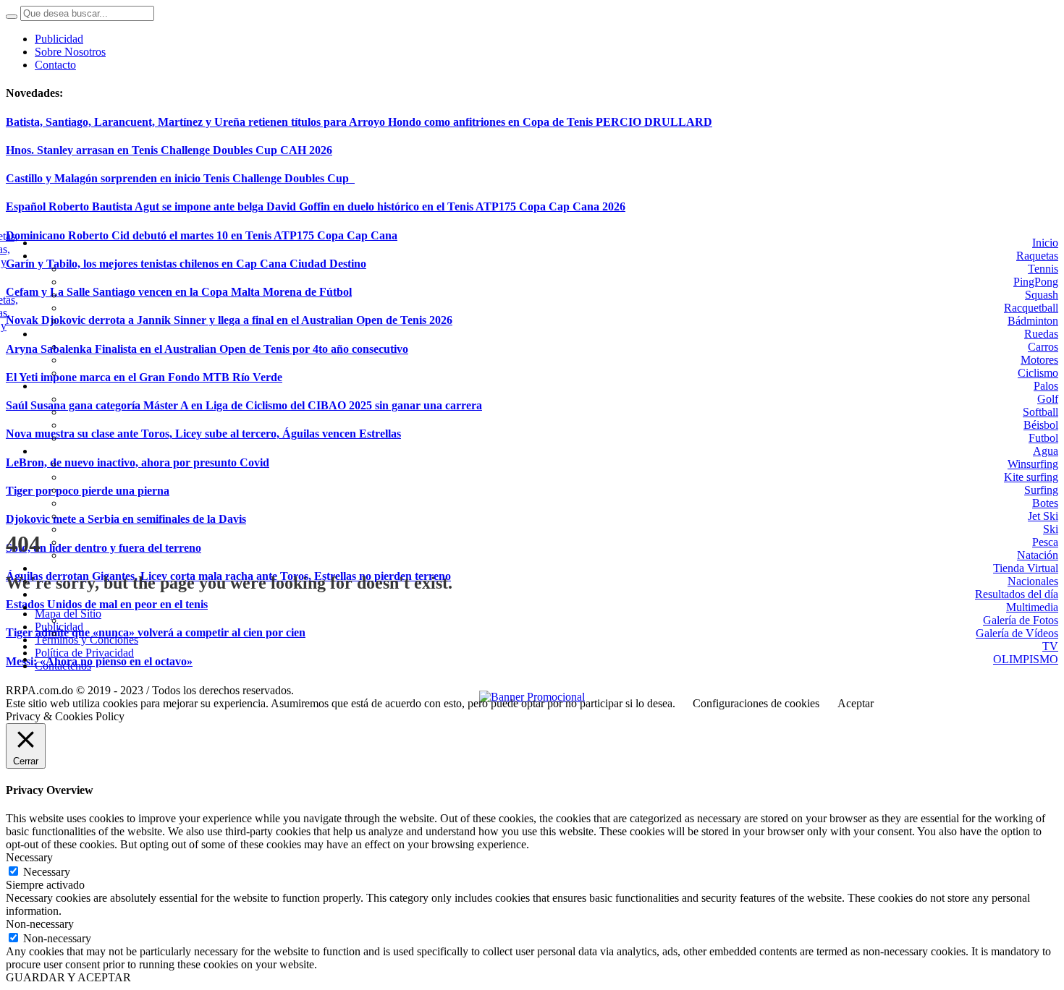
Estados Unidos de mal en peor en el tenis (107, 604)
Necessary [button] (29, 857)
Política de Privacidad (84, 653)
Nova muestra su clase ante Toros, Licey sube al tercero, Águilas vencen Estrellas (203, 433)
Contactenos (63, 666)
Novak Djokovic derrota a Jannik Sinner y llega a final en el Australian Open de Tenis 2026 (229, 320)
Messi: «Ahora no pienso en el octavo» (99, 661)
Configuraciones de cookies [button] (756, 703)
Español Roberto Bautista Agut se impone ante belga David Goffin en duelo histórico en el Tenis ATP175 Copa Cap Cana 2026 (315, 206)
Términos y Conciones (86, 639)
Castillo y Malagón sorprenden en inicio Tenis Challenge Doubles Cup (180, 178)
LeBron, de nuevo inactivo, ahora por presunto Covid (137, 462)
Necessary (46, 872)
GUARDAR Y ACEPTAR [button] (68, 977)
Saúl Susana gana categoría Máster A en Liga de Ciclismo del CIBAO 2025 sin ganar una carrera (244, 405)
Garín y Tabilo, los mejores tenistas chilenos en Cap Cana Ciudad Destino (186, 263)
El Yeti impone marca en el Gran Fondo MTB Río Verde (144, 377)
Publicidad (59, 626)
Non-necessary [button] (40, 924)
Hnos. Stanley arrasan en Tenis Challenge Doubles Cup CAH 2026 (169, 150)
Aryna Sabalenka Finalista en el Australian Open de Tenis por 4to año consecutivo (207, 349)
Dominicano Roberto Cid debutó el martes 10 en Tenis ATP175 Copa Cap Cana (201, 235)
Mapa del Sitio (68, 613)
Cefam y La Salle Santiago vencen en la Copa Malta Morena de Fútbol (179, 292)
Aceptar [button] (855, 703)
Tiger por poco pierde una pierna (87, 491)
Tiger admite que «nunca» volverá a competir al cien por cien (155, 632)
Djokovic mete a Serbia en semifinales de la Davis (126, 519)
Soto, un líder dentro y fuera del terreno (103, 548)
